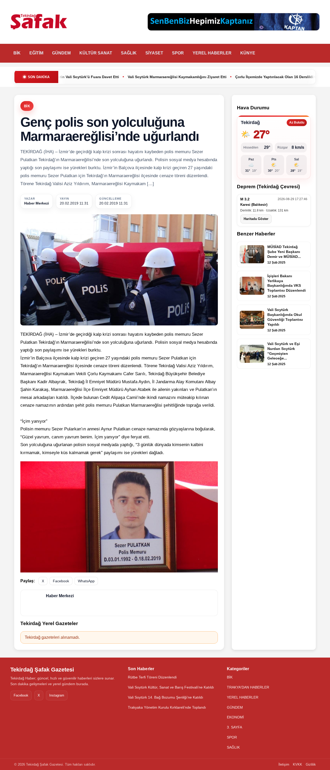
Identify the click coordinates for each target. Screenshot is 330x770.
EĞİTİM (36, 53)
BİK (17, 53)
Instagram (56, 695)
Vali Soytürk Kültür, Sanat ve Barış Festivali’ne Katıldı (171, 687)
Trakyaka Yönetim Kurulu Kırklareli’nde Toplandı (167, 707)
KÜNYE (247, 53)
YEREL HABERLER (212, 53)
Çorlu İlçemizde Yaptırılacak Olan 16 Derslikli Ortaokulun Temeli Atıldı (258, 77)
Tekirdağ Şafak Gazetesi (42, 669)
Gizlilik (311, 764)
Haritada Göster (256, 219)
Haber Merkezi (36, 203)
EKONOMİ (235, 717)
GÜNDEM (61, 53)
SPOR (178, 53)
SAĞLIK (129, 53)
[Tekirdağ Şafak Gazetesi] (38, 22)
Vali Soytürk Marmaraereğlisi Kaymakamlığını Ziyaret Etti (139, 77)
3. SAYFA (234, 727)
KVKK (297, 764)
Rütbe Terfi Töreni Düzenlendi (152, 677)
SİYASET (154, 53)
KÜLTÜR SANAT (95, 53)
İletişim (283, 764)
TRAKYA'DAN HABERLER (248, 687)
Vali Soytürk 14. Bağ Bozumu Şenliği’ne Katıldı (165, 697)
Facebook (61, 581)
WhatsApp (86, 581)
